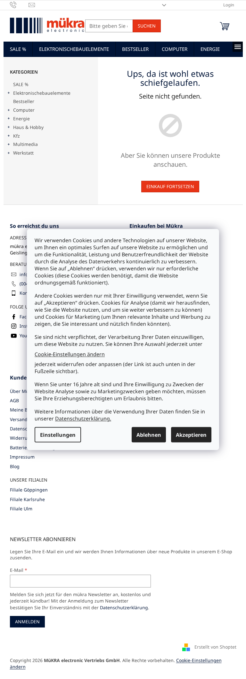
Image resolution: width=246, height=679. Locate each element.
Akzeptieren (191, 434)
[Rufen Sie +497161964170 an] (19, 4)
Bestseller (23, 101)
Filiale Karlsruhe (27, 499)
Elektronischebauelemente (41, 93)
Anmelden (27, 622)
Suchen (147, 26)
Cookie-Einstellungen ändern (70, 353)
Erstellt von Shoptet (215, 647)
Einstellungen (58, 434)
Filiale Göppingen (29, 490)
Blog (15, 466)
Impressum (22, 457)
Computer (24, 110)
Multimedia (25, 144)
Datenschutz (23, 429)
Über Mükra (23, 391)
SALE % (21, 84)
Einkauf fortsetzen (170, 186)
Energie (21, 119)
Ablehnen (148, 434)
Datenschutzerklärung (124, 607)
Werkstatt (23, 153)
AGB (14, 400)
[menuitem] (18, 49)
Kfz (16, 136)
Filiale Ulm (21, 509)
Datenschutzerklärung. (83, 418)
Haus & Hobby (28, 127)
